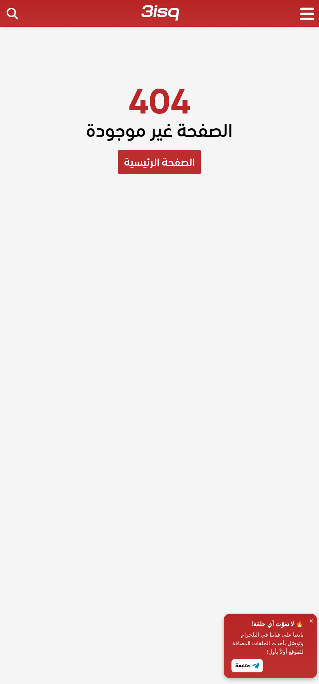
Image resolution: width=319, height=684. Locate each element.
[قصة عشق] (160, 14)
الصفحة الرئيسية (159, 162)
